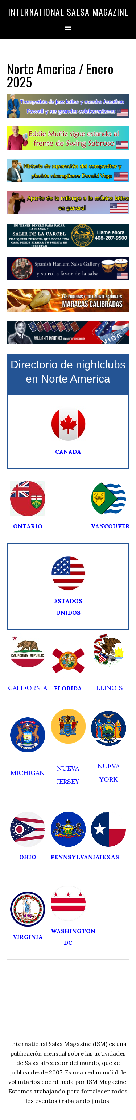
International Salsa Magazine (68, 11)
